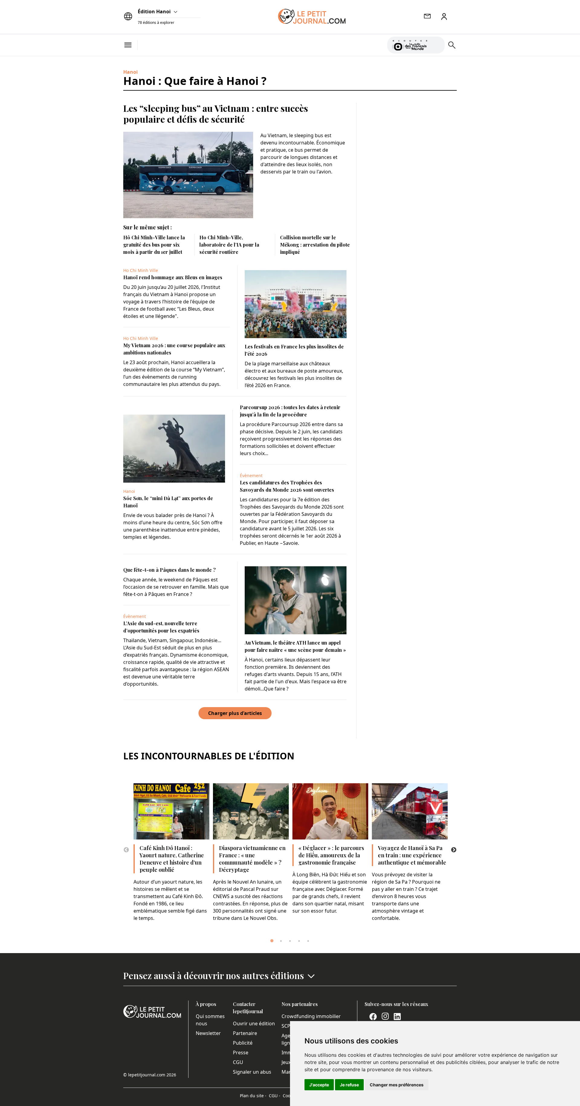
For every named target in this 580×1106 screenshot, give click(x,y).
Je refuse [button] (349, 1084)
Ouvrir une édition (254, 1023)
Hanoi (130, 72)
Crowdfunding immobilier (311, 1016)
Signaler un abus (252, 1072)
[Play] (436, 45)
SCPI (287, 1026)
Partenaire (245, 1033)
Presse (240, 1052)
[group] (436, 44)
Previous (126, 850)
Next (454, 850)
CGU (238, 1062)
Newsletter (208, 1033)
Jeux (286, 1062)
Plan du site (253, 1095)
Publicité (243, 1043)
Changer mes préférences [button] (397, 1084)
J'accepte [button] (319, 1084)
